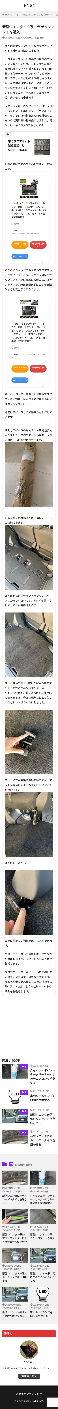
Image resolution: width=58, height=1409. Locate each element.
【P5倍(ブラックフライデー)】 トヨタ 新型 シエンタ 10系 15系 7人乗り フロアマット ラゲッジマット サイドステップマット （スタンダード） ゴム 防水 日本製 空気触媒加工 (29, 332)
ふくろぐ (29, 5)
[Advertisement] (29, 1024)
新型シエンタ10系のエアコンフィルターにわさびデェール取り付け (14, 1238)
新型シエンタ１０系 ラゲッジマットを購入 (42, 1236)
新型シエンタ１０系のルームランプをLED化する (14, 1277)
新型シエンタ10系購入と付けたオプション (14, 1314)
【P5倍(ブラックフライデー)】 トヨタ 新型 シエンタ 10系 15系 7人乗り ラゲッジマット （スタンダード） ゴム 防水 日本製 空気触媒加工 (29, 210)
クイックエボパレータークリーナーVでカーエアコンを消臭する (42, 1076)
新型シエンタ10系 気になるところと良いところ (42, 1119)
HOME (8, 14)
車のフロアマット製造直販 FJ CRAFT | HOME (19, 145)
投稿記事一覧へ (28, 1376)
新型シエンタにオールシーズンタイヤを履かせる (42, 1140)
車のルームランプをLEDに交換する (42, 1098)
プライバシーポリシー (29, 1393)
